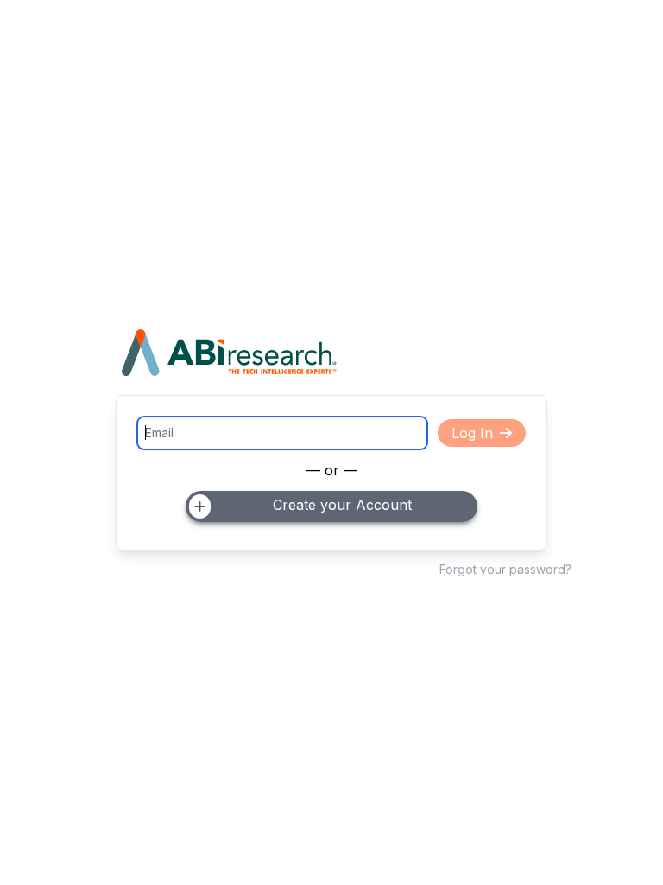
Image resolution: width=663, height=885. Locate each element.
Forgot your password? (505, 569)
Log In (472, 433)
